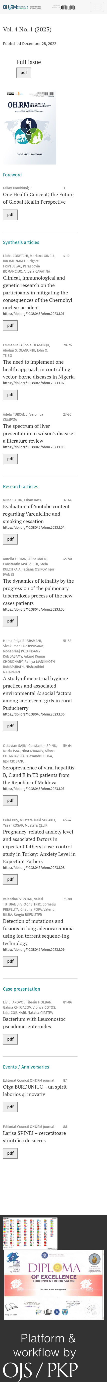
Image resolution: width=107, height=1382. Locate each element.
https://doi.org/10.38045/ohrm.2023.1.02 (33, 383)
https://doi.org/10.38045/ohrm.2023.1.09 (33, 950)
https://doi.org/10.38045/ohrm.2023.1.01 (33, 314)
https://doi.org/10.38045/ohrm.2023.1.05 (33, 609)
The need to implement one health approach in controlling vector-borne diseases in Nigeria (39, 369)
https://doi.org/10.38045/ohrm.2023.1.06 (33, 714)
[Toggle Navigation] (97, 7)
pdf (24, 72)
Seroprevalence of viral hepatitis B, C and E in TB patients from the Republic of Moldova (38, 775)
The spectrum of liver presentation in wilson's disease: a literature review (39, 433)
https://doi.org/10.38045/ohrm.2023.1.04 (33, 527)
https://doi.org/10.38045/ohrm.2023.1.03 (33, 447)
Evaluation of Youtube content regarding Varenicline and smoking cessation (36, 513)
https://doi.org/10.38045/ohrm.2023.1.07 (33, 789)
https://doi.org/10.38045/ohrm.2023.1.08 (34, 868)
